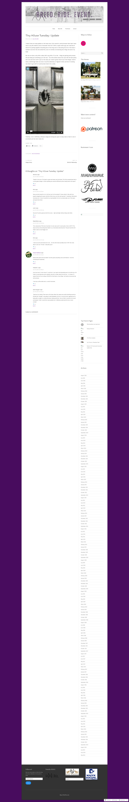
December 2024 (84, 424)
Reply (34, 185)
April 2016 (83, 695)
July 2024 (83, 438)
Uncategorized (36, 153)
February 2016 (84, 700)
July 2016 (83, 687)
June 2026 (83, 380)
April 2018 (83, 633)
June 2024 (83, 440)
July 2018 (83, 625)
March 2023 (83, 479)
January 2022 (84, 516)
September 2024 (84, 432)
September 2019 (84, 588)
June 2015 (83, 721)
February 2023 (84, 482)
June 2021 (83, 534)
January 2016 (84, 703)
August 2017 (83, 653)
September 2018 (84, 620)
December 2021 (84, 518)
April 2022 (83, 508)
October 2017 (84, 648)
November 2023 (84, 458)
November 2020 (84, 552)
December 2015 (84, 705)
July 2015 (83, 718)
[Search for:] (92, 53)
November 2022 (84, 489)
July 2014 (83, 750)
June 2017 (83, 659)
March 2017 (83, 666)
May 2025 (83, 412)
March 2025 (83, 417)
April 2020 (83, 570)
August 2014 (83, 747)
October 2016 (84, 679)
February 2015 (84, 731)
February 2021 (84, 544)
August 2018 (83, 622)
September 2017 (84, 651)
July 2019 (83, 594)
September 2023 (84, 464)
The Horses (67, 28)
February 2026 (84, 391)
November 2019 (84, 583)
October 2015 (84, 711)
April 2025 (83, 414)
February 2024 (84, 451)
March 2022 (83, 510)
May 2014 (83, 755)
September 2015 (84, 713)
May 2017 (83, 661)
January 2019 (84, 609)
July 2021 (83, 531)
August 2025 (83, 404)
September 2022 (84, 495)
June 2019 (83, 596)
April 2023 (83, 477)
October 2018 (84, 617)
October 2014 (84, 742)
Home (54, 28)
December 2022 (84, 487)
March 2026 (83, 388)
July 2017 (83, 656)
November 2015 (84, 708)
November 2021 (84, 521)
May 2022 (83, 505)
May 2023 (83, 474)
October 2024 (84, 430)
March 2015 (83, 729)
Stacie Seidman (37, 252)
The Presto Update (91, 338)
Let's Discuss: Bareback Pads (93, 342)
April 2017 (83, 664)
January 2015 (84, 734)
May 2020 (83, 567)
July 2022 (83, 500)
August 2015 (83, 716)
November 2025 (84, 399)
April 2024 (83, 445)
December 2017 (84, 643)
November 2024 (84, 427)
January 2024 (84, 453)
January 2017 (84, 672)
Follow (28, 783)
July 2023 (83, 469)
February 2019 (84, 607)
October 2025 (84, 401)
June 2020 (83, 565)
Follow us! (29, 769)
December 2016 (84, 674)
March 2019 (83, 604)
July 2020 (83, 562)
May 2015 (83, 724)
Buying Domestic (90, 328)
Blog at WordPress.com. (64, 795)
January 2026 (84, 393)
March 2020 (83, 573)
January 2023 (84, 484)
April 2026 (83, 385)
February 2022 (84, 513)
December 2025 (84, 396)
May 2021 (83, 536)
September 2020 (84, 557)
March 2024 (83, 448)
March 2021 (83, 542)
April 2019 (83, 601)
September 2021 (84, 526)
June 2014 (83, 752)
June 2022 (83, 503)
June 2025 (83, 409)
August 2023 (83, 466)
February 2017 (84, 669)
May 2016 (83, 692)
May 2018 (83, 630)
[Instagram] (83, 43)
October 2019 (84, 586)
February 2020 (84, 575)
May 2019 (83, 599)
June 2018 (83, 627)
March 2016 (83, 698)
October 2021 (84, 523)
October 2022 (84, 492)
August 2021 (83, 528)
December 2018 (84, 612)
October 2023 (84, 461)
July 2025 (83, 406)
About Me (60, 28)
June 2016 (83, 690)
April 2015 (83, 726)
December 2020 (84, 549)
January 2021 (84, 547)
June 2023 (83, 471)
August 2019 (83, 591)
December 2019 (84, 581)
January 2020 (84, 578)
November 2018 (84, 614)
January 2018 (84, 640)
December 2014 (84, 737)
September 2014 (84, 744)
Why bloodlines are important (93, 324)
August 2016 (83, 685)
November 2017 (84, 646)
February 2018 (84, 638)
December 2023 (84, 456)
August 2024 (83, 435)
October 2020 (84, 555)
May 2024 (83, 443)
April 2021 (83, 539)
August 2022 (83, 497)
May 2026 (83, 383)
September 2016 (84, 682)
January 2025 (84, 422)
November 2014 (84, 739)
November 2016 (84, 677)
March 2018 (83, 635)
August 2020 (83, 560)
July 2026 (83, 378)
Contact (75, 28)
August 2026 (83, 375)
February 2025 (84, 419)
